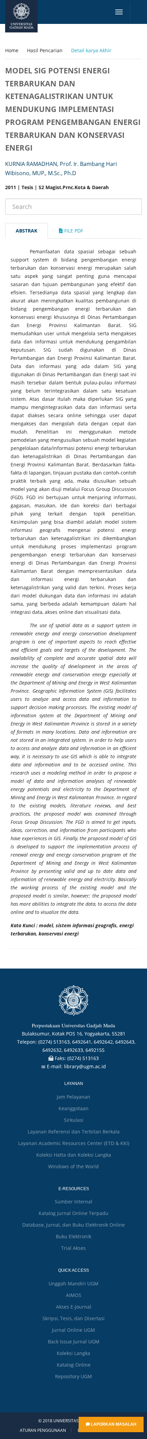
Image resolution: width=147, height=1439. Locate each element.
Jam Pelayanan (73, 1097)
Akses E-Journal (73, 1306)
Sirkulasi (73, 1120)
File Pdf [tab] (73, 230)
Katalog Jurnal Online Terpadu (73, 1213)
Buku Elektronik (73, 1236)
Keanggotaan (73, 1108)
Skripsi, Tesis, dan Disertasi (73, 1318)
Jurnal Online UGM (73, 1330)
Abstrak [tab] (26, 230)
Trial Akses (73, 1248)
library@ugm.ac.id (85, 1066)
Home (11, 50)
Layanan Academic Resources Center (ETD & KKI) (73, 1143)
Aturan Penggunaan (43, 1430)
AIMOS (73, 1295)
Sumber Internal (73, 1201)
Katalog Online (74, 1365)
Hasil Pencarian (45, 50)
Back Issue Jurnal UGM (73, 1341)
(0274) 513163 (83, 1058)
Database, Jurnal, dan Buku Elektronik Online (73, 1225)
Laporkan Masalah (113, 1424)
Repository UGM (73, 1376)
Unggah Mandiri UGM (73, 1283)
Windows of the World (73, 1166)
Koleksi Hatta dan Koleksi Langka (73, 1155)
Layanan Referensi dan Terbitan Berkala (74, 1131)
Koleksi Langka (73, 1353)
